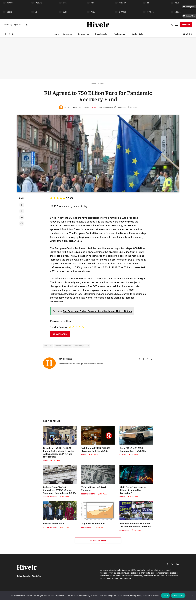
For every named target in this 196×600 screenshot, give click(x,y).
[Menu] (176, 25)
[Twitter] (21, 211)
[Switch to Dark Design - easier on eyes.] (26, 25)
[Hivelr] (98, 25)
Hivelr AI (186, 25)
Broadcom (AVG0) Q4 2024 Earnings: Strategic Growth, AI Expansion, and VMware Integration (58, 452)
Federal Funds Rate (53, 523)
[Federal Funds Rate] (60, 510)
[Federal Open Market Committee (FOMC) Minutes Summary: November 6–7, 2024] (60, 474)
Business (67, 34)
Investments (101, 34)
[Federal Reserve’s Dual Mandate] (98, 474)
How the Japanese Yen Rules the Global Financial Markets (135, 525)
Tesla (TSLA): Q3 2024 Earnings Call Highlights (132, 449)
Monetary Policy (82, 346)
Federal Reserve (50, 497)
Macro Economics (63, 346)
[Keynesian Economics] (98, 510)
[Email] (21, 223)
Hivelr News (72, 107)
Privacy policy (178, 595)
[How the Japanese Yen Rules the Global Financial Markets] (136, 510)
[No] (192, 595)
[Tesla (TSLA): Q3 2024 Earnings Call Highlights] (136, 435)
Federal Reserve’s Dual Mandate (93, 489)
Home (56, 34)
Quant (122, 497)
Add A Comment (98, 540)
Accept (165, 595)
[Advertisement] (98, 58)
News (94, 107)
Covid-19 (48, 346)
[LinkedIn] (21, 217)
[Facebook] (21, 204)
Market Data (137, 34)
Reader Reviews (59, 327)
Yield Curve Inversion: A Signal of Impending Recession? (132, 490)
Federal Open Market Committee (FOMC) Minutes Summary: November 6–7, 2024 (59, 490)
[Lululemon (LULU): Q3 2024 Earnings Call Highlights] (98, 435)
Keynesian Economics (93, 523)
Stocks (122, 455)
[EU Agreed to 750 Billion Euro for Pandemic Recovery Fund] (98, 153)
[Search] (172, 25)
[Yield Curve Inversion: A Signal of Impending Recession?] (136, 474)
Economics (83, 34)
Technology (119, 34)
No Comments (107, 107)
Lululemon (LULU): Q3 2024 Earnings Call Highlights (95, 449)
